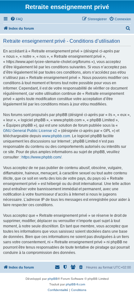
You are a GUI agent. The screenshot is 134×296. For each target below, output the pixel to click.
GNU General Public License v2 (30, 131)
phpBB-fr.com (75, 284)
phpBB (53, 278)
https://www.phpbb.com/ (41, 157)
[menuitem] (16, 19)
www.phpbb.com (56, 136)
